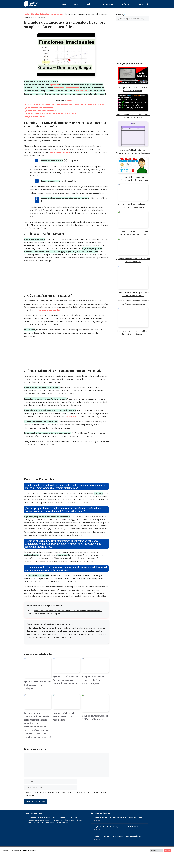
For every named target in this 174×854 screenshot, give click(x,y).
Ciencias (64, 4)
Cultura (76, 4)
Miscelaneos (124, 4)
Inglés (89, 4)
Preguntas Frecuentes (35, 116)
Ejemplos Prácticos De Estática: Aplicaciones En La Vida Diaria (116, 827)
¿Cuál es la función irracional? (39, 108)
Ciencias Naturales (40, 14)
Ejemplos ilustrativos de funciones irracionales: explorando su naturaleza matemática (64, 105)
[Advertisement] (66, 279)
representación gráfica (49, 310)
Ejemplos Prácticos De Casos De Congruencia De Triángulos (37, 685)
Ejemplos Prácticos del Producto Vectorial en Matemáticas (63, 716)
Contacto (139, 4)
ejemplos (54, 84)
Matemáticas (57, 14)
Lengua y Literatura (106, 4)
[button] (147, 4)
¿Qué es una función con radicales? (41, 110)
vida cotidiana (82, 91)
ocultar (70, 100)
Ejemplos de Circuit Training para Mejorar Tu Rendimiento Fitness (117, 817)
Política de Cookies (131, 850)
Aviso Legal (144, 850)
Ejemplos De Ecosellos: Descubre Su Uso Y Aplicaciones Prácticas (117, 836)
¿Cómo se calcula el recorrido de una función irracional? (51, 113)
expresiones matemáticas (66, 87)
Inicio (26, 14)
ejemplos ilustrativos (60, 152)
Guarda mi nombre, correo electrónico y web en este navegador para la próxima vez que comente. (67, 794)
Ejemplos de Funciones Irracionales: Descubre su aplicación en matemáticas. (67, 610)
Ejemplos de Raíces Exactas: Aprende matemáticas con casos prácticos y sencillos (66, 680)
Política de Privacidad (105, 850)
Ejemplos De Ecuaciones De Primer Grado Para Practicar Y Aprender (94, 680)
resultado (71, 416)
